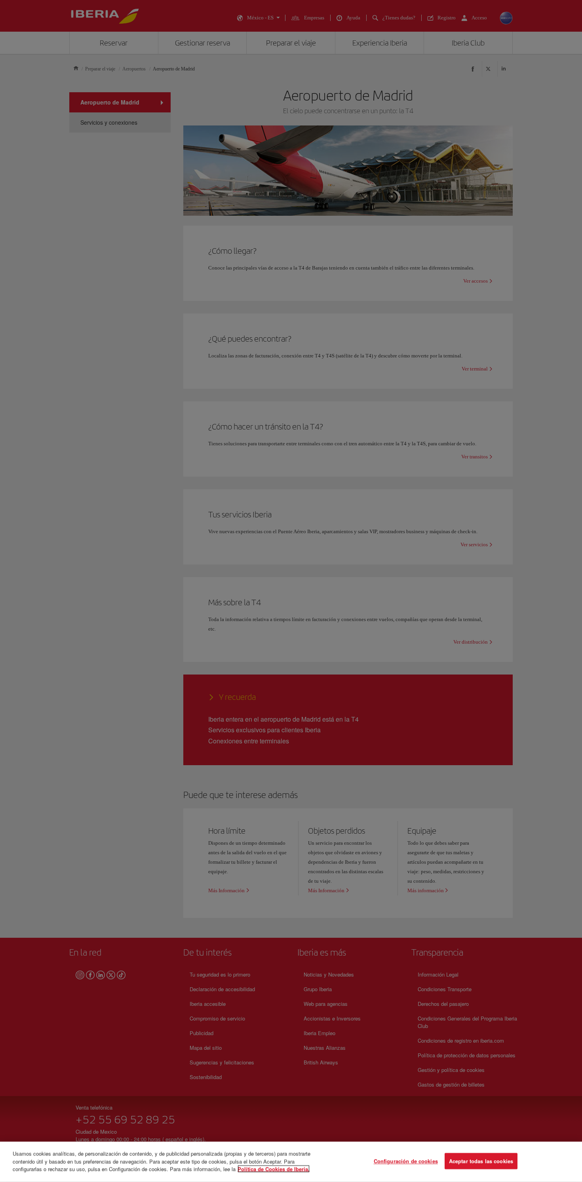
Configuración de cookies (406, 1161)
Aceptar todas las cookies (481, 1161)
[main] (291, 1162)
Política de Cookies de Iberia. (274, 1168)
